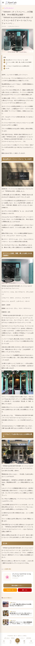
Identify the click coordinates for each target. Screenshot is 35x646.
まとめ (7, 68)
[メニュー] (3, 2)
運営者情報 (28, 638)
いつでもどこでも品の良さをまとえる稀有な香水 (17, 66)
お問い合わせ (7, 638)
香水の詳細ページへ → (17, 585)
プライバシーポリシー (20, 638)
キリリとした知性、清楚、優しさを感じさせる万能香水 (18, 63)
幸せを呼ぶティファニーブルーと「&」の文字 (17, 60)
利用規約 (13, 638)
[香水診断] (17, 640)
